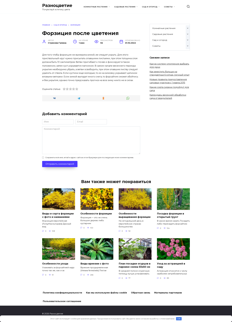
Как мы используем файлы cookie (106, 292)
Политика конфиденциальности (62, 292)
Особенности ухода (55, 263)
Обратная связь (140, 292)
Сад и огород (149, 7)
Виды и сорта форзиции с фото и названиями (58, 215)
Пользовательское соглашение (62, 301)
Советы (168, 7)
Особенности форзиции (96, 213)
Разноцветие (57, 5)
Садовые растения (124, 7)
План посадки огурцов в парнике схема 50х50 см (135, 265)
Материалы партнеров (168, 292)
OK (178, 319)
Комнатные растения (95, 7)
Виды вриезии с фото (94, 263)
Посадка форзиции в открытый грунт (170, 215)
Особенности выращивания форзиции (135, 215)
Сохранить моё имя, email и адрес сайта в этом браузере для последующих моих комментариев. (89, 158)
